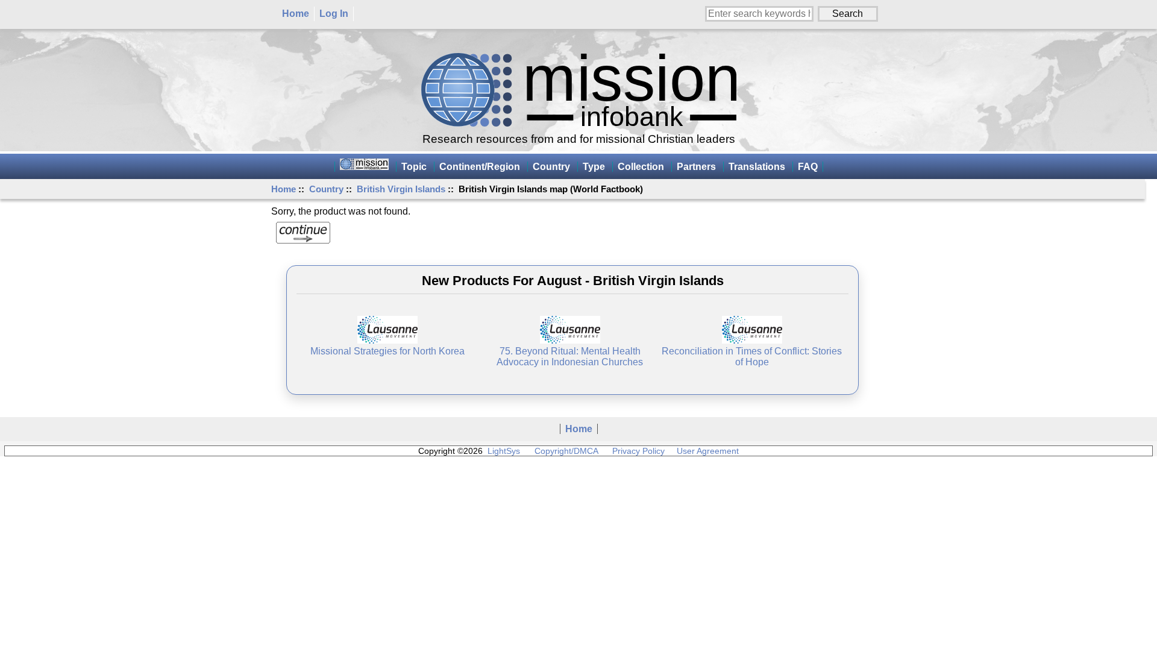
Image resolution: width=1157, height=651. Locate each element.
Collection (641, 167)
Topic (414, 167)
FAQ (808, 167)
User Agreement (708, 451)
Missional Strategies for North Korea (387, 351)
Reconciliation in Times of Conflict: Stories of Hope (752, 356)
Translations (757, 167)
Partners (696, 167)
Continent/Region (479, 167)
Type (594, 167)
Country (326, 189)
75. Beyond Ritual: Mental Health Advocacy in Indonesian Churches (570, 356)
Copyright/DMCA (566, 451)
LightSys (504, 451)
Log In (333, 13)
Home (295, 13)
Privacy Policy (638, 451)
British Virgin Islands (401, 189)
